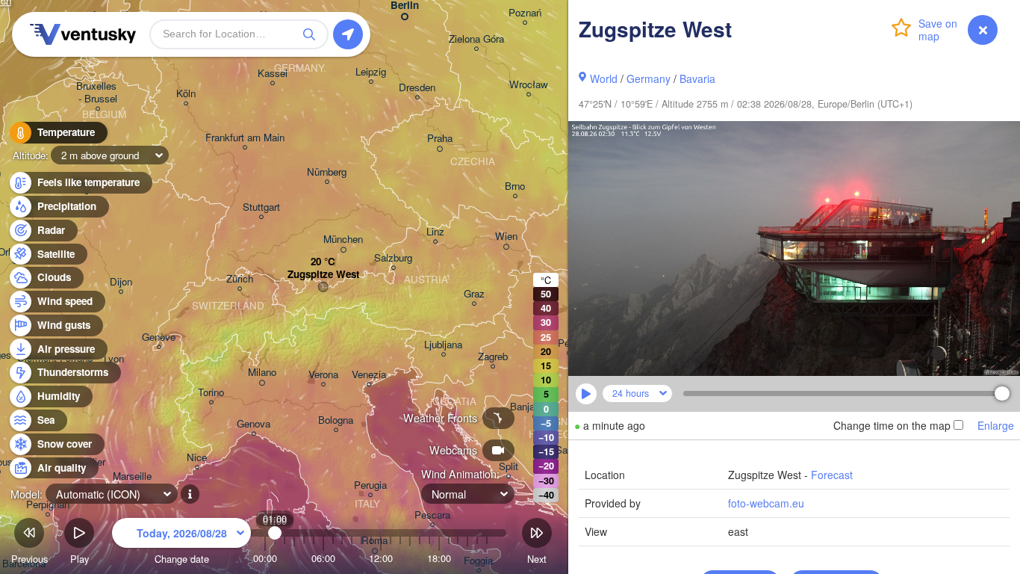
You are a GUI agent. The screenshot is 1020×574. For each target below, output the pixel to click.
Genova (253, 424)
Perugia (370, 485)
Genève (158, 337)
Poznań (525, 13)
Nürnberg (326, 172)
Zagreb (493, 357)
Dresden (417, 87)
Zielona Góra (476, 39)
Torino (211, 392)
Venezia (369, 374)
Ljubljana (443, 345)
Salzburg (393, 258)
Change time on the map (892, 425)
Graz (474, 294)
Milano (262, 372)
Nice (197, 457)
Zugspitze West (323, 274)
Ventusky (80, 34)
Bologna (335, 420)
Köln (186, 93)
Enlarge (995, 425)
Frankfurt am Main (244, 138)
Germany (648, 78)
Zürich (239, 279)
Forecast (832, 474)
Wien (506, 236)
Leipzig (370, 72)
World (604, 78)
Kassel (272, 73)
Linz (435, 232)
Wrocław (528, 84)
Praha (440, 138)
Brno (515, 186)
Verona (323, 374)
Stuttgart (261, 207)
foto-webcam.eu (766, 503)
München (343, 239)
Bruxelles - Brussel (97, 92)
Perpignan (47, 505)
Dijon (121, 282)
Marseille (132, 476)
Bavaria (697, 78)
